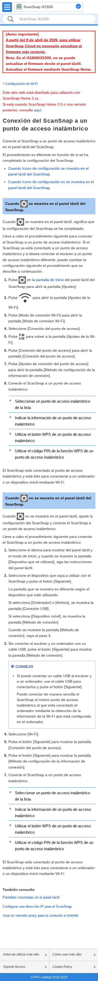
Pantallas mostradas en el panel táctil (31, 897)
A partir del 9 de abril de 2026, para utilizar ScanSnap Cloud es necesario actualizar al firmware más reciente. (44, 46)
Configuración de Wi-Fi (21, 84)
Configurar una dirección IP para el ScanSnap (37, 907)
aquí (37, 110)
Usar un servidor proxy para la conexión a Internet (40, 915)
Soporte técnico (14, 967)
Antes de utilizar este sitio (21, 954)
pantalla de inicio (50, 280)
